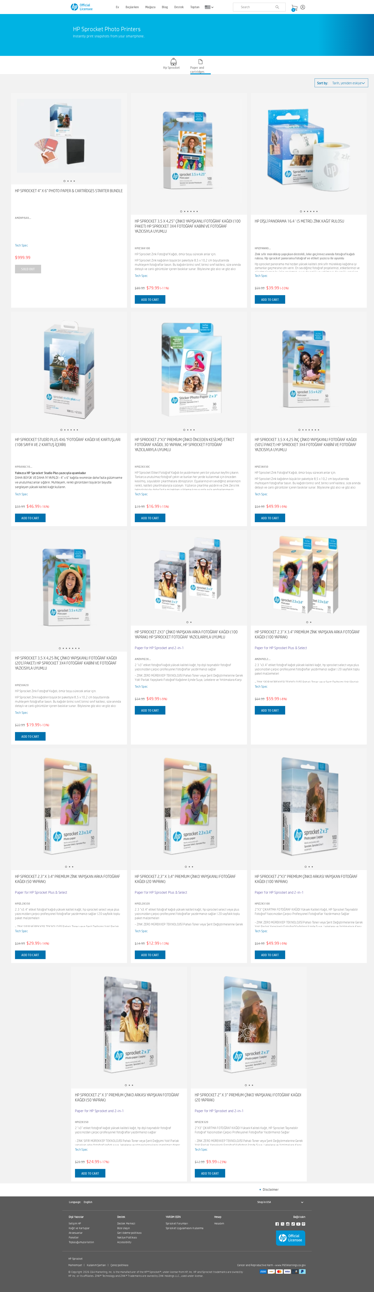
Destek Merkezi (126, 1223)
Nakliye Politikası (127, 1237)
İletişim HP (75, 1223)
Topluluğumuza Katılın (81, 1242)
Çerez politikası (119, 1265)
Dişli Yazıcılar (76, 1217)
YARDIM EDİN (173, 1217)
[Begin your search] (277, 7)
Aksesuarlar (76, 1233)
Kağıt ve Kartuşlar (79, 1228)
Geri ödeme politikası (129, 1233)
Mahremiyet (75, 1265)
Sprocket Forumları (177, 1223)
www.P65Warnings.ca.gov (290, 1265)
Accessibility (124, 1242)
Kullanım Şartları (96, 1265)
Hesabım (219, 1223)
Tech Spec (21, 245)
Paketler (74, 1237)
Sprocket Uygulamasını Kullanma (185, 1228)
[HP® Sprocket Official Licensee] (82, 7)
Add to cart (150, 299)
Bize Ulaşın (123, 1228)
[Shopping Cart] (294, 8)
